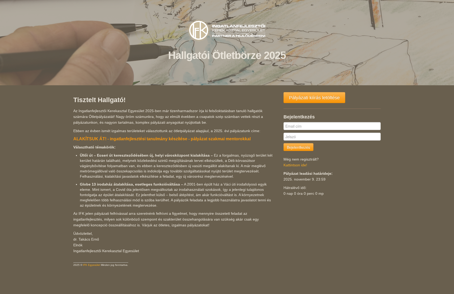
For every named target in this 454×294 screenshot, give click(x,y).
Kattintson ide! (295, 165)
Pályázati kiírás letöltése (314, 97)
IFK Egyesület (91, 264)
